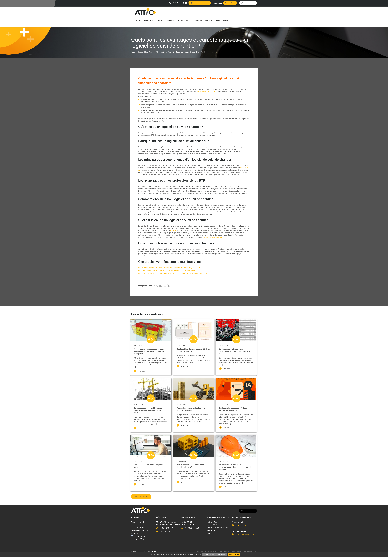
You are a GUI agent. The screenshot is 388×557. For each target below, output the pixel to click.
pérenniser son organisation (214, 237)
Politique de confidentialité (206, 551)
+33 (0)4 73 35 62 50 (191, 528)
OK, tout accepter (209, 554)
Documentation (230, 3)
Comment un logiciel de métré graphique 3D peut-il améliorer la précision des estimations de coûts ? (173, 273)
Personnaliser (234, 554)
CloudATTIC (136, 533)
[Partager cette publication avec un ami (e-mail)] (169, 285)
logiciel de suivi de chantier (206, 91)
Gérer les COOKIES (249, 551)
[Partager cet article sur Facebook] (156, 285)
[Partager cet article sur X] (165, 285)
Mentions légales (224, 551)
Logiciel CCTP (212, 525)
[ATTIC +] (145, 11)
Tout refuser (222, 554)
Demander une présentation (244, 534)
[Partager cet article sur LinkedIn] (161, 285)
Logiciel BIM (211, 530)
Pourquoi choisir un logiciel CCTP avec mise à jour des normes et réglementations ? (168, 270)
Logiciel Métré (212, 522)
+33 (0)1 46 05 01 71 (179, 3)
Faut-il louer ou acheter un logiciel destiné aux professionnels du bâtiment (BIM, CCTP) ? (169, 268)
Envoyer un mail (164, 531)
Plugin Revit (211, 533)
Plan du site (236, 551)
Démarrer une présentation (200, 3)
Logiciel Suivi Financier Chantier (218, 527)
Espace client (218, 3)
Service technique (240, 525)
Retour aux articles (141, 496)
